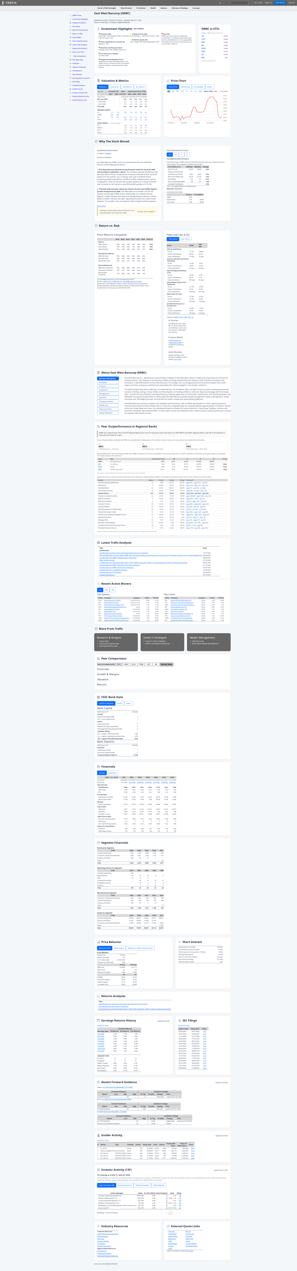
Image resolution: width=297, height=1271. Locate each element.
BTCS (188, 522)
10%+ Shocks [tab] (173, 239)
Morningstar (190, 1234)
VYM (203, 51)
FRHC (188, 528)
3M (173, 91)
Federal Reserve (102, 1236)
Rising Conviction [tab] (125, 1185)
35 (167, 1198)
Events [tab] (209, 87)
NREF (195, 520)
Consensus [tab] (114, 87)
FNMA (188, 514)
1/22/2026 (100, 1039)
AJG (195, 506)
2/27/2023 (156, 782)
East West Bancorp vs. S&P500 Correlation (113, 570)
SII (187, 509)
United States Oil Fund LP (111, 609)
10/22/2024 (101, 1049)
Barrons (188, 1232)
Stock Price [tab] (173, 87)
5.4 (131, 112)
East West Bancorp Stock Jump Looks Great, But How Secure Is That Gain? (123, 553)
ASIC (187, 496)
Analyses (163, 8)
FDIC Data (100, 1239)
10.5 (130, 120)
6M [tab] (176, 154)
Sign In (291, 3)
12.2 (117, 117)
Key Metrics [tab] (127, 87)
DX (202, 520)
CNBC (170, 1241)
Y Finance (171, 1232)
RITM (187, 520)
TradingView (172, 1234)
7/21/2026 (100, 1034)
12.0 (111, 115)
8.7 (141, 117)
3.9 (141, 112)
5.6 (118, 112)
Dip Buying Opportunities (109, 643)
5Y (195, 91)
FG (195, 490)
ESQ (196, 493)
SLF (201, 498)
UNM (187, 490)
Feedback (108, 153)
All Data (259, 3)
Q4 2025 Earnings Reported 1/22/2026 (112, 1111)
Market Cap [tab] (185, 87)
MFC (202, 490)
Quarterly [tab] (112, 773)
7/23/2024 (100, 1051)
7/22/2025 (100, 1041)
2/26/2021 (172, 782)
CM (195, 488)
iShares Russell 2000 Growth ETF (180, 616)
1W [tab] (106, 590)
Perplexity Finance (192, 1246)
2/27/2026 (132, 782)
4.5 (146, 120)
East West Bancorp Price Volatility (110, 572)
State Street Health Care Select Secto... (182, 620)
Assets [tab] (119, 703)
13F (180, 1196)
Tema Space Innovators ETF (179, 609)
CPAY (198, 525)
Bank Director (102, 1251)
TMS (203, 528)
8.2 (146, 117)
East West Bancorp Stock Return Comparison (113, 1006)
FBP (99, 464)
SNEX (195, 482)
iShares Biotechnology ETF (179, 607)
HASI (201, 517)
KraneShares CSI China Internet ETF (181, 618)
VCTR (201, 509)
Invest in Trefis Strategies (106, 8)
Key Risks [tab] (102, 397)
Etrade (188, 1241)
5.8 (125, 112)
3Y (191, 91)
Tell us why (189, 1251)
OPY (195, 522)
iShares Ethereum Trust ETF (112, 600)
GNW (187, 498)
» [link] (179, 1213)
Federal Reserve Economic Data (107, 1234)
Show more (101, 206)
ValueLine (189, 1236)
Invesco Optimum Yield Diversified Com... (116, 620)
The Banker (101, 1244)
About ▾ (268, 3)
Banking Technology (104, 1246)
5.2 (112, 112)
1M (169, 91)
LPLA (203, 522)
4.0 (146, 112)
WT (194, 509)
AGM (203, 504)
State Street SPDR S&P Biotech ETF (181, 600)
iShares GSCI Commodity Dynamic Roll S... (116, 618)
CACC (195, 517)
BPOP (100, 467)
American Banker (103, 1241)
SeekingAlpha (173, 1236)
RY (201, 488)
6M (177, 91)
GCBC (188, 493)
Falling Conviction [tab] (142, 1185)
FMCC (196, 514)
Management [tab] (104, 394)
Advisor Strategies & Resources (158, 643)
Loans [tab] (128, 703)
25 (167, 1201)
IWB (203, 42)
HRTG (198, 496)
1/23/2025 (100, 1046)
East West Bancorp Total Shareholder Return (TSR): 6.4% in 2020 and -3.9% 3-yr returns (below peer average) (135, 1009)
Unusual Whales (191, 1244)
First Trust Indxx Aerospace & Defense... (183, 605)
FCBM (114, 281)
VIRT (187, 512)
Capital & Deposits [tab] (106, 703)
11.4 (135, 117)
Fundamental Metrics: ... (107, 575)
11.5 (111, 117)
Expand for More (103, 1025)
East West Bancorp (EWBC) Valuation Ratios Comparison (118, 558)
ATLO (110, 281)
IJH (203, 45)
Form (192, 1148)
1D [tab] (100, 590)
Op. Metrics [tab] (140, 87)
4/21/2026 (100, 1036)
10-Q (204, 1031)
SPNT (188, 485)
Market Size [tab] (103, 405)
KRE (203, 58)
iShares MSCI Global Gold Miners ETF (115, 607)
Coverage (195, 8)
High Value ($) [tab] (158, 1185)
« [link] (161, 1213)
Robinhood (189, 1239)
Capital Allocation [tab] (106, 413)
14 (167, 1196)
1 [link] (170, 1213)
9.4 (136, 120)
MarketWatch (172, 1244)
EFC (187, 517)
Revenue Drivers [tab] (105, 409)
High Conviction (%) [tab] (106, 1185)
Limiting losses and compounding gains (175, 341)
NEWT (105, 281)
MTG (195, 485)
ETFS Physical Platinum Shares (113, 616)
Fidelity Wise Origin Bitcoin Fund (114, 605)
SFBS (100, 469)
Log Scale (224, 91)
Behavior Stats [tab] (104, 948)
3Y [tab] (187, 154)
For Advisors (141, 8)
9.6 (125, 120)
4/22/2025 (100, 1044)
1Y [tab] (181, 154)
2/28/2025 (140, 782)
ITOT (203, 39)
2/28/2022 (164, 782)
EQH (196, 528)
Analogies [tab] (103, 382)
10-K (204, 1036)
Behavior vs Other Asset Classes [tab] (140, 948)
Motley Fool (172, 1239)
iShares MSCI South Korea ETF (113, 613)
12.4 (125, 117)
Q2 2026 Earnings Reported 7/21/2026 (117, 1087)
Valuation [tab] (102, 87)
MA (187, 525)
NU (121, 281)
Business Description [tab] (107, 378)
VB (202, 54)
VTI (203, 36)
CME (203, 512)
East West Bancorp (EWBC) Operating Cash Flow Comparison (119, 565)
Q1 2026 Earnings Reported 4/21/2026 (116, 1099)
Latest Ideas (104, 641)
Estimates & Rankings (180, 8)
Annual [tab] (102, 773)
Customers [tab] (103, 390)
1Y (187, 91)
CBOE (196, 512)
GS (203, 482)
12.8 (117, 115)
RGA (203, 485)
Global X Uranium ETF (177, 611)
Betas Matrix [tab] (119, 948)
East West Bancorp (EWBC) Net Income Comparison (116, 568)
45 (167, 1208)
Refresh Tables (166, 664)
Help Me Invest (126, 8)
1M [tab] (112, 590)
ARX (201, 506)
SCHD (204, 48)
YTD (182, 91)
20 (167, 1203)
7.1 (141, 120)
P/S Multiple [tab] (198, 87)
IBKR (187, 482)
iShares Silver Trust (110, 611)
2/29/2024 (148, 782)
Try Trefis (280, 3)
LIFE (187, 506)
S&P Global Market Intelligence (107, 1256)
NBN (203, 493)
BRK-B (195, 501)
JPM (187, 488)
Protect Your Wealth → (146, 211)
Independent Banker (104, 1253)
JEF (187, 501)
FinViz (170, 1249)
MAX (200, 91)
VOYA (202, 501)
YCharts (170, 1246)
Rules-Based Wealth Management (205, 643)
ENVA (187, 504)
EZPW (196, 504)
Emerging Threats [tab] (106, 401)
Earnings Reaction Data (108, 646)
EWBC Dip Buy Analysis (107, 560)
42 (167, 1205)
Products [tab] (102, 386)
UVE (206, 496)
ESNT (204, 514)
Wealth (153, 8)
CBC (118, 281)
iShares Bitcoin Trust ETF (111, 602)
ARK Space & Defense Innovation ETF (182, 613)
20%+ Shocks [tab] (185, 239)
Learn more (177, 359)
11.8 (130, 117)
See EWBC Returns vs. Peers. (132, 281)
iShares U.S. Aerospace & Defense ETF (182, 602)
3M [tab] (170, 154)
